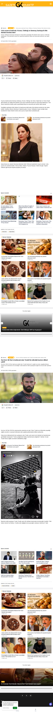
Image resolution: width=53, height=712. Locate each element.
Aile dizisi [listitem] (4, 231)
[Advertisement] (26, 17)
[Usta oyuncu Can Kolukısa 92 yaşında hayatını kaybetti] (39, 271)
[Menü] (2, 4)
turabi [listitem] (12, 585)
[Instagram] (30, 695)
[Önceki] (2, 323)
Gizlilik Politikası (6, 707)
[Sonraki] (51, 323)
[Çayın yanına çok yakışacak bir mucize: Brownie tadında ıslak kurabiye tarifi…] (14, 271)
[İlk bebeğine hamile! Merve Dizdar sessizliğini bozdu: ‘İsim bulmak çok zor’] (14, 294)
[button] (50, 4)
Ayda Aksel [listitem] (11, 231)
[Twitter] (26, 695)
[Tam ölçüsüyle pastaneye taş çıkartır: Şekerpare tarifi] (39, 119)
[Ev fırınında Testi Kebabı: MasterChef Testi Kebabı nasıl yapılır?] (13, 119)
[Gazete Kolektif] (20, 5)
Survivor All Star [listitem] (5, 585)
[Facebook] (22, 695)
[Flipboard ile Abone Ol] (17, 75)
